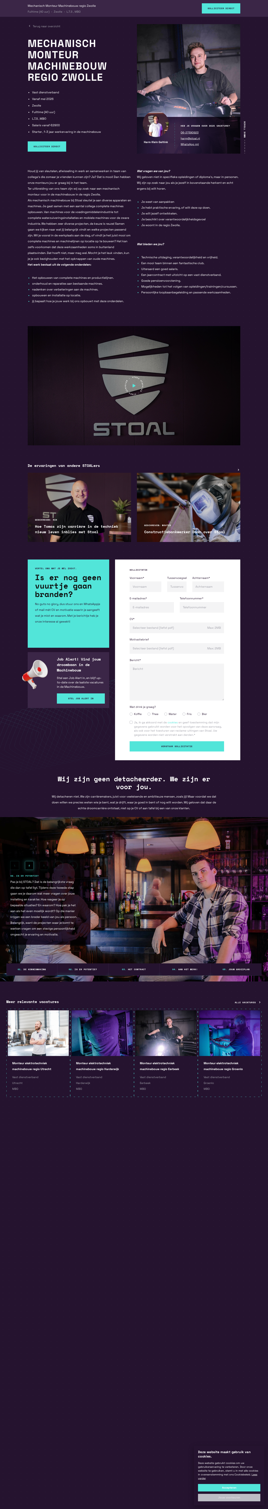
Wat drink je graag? (143, 707)
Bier (204, 714)
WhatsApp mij (190, 144)
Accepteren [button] (229, 1487)
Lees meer (41, 532)
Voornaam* (137, 578)
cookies (173, 722)
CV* (132, 619)
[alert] (229, 1475)
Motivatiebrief (139, 639)
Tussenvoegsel (177, 578)
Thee (155, 714)
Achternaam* (201, 578)
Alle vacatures (245, 1002)
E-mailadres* (138, 598)
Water (173, 714)
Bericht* (135, 660)
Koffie (138, 714)
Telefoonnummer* (191, 598)
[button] (229, 1497)
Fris (189, 714)
